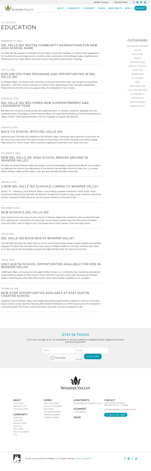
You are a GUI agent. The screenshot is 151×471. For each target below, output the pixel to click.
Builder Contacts (101, 2)
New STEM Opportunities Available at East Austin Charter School (45, 294)
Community (74, 8)
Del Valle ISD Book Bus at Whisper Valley (38, 238)
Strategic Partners (137, 90)
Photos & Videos (21, 432)
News (128, 8)
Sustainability (137, 94)
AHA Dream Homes (52, 412)
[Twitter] (141, 2)
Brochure (18, 429)
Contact (140, 8)
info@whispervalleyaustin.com (120, 410)
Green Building (137, 62)
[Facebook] (133, 2)
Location (18, 420)
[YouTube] (145, 2)
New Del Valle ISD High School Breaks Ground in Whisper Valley (44, 159)
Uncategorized (137, 102)
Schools (17, 426)
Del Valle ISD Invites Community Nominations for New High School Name (49, 47)
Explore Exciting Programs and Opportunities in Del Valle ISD (48, 75)
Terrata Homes (51, 418)
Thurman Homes (52, 415)
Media (137, 82)
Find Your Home (51, 403)
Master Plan (19, 406)
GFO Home (48, 409)
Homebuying (137, 74)
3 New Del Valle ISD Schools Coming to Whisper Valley (49, 186)
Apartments (115, 8)
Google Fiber (20, 423)
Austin (137, 50)
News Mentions (137, 86)
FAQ (15, 435)
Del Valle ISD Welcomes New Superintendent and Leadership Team (45, 104)
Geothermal (80, 412)
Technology (137, 98)
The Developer (20, 409)
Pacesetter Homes (53, 406)
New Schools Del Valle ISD (25, 212)
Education (137, 54)
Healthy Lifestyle (137, 66)
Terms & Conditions (84, 458)
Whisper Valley (137, 106)
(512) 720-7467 (117, 415)
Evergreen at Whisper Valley (88, 403)
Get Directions (121, 2)
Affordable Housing (137, 46)
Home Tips (137, 70)
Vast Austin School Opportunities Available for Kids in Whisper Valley (51, 266)
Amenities (18, 418)
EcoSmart (89, 8)
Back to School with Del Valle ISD (31, 131)
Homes (101, 8)
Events (137, 58)
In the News (137, 78)
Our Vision (18, 403)
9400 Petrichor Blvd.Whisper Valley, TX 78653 (116, 404)
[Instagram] (137, 2)
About (61, 8)
